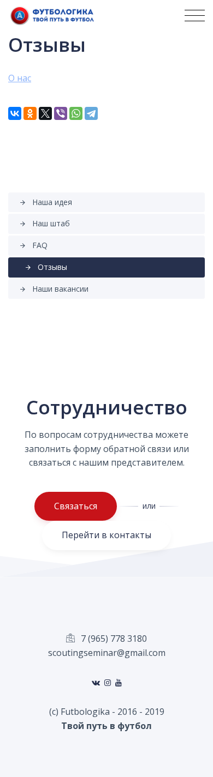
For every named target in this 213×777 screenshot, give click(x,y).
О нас (19, 78)
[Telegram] (91, 113)
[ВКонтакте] (14, 113)
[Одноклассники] (30, 113)
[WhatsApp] (75, 113)
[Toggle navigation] (195, 15)
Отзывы (46, 267)
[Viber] (60, 113)
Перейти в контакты (106, 535)
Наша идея (45, 202)
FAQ (33, 245)
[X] (45, 113)
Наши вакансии (53, 289)
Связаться (75, 506)
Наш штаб (44, 223)
